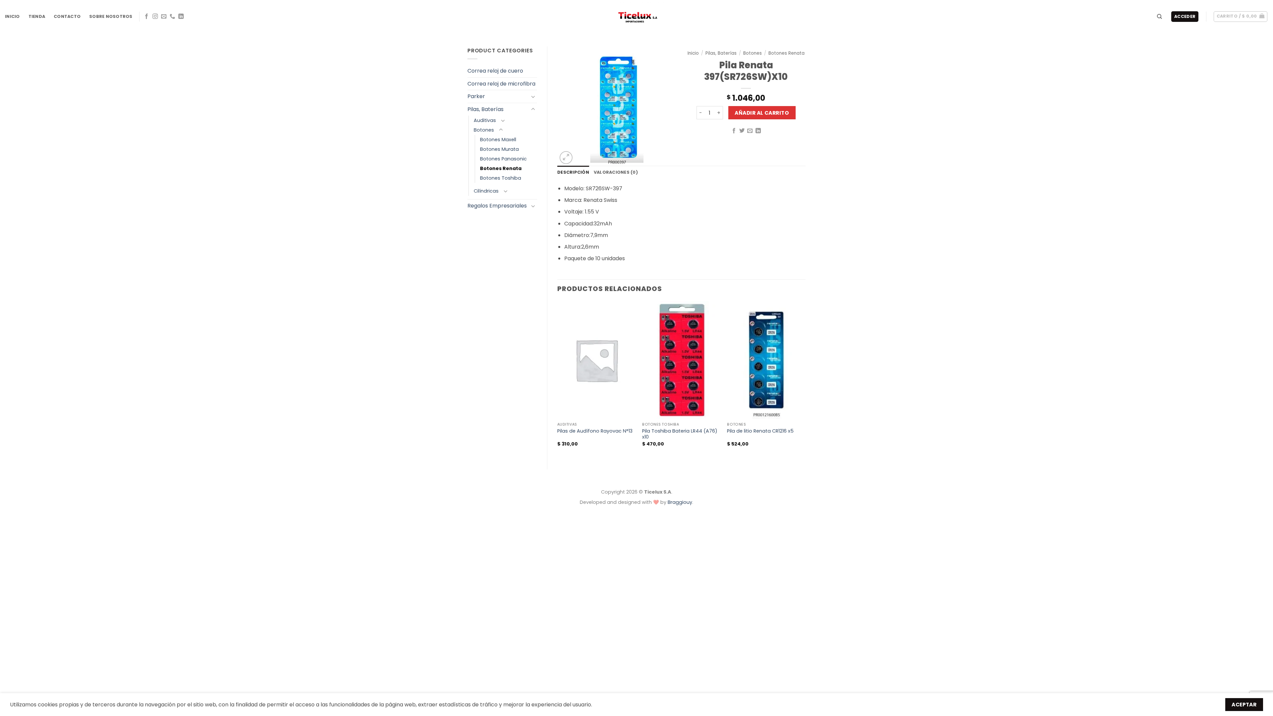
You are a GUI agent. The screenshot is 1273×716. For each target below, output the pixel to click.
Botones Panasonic (503, 158)
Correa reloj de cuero (495, 71)
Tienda (37, 16)
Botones (484, 130)
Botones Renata (500, 168)
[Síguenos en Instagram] (155, 17)
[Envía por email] (750, 131)
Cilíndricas (486, 191)
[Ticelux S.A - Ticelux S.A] (636, 16)
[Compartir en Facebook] (733, 131)
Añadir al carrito (762, 112)
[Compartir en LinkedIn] (758, 131)
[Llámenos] (172, 17)
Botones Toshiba (500, 178)
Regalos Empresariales (497, 205)
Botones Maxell (498, 139)
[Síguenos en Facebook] (146, 17)
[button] (1241, 16)
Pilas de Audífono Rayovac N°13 (595, 431)
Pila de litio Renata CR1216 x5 (760, 431)
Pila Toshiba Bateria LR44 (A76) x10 (679, 434)
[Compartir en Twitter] (742, 131)
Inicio (12, 16)
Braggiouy (680, 502)
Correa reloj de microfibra (501, 84)
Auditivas (485, 120)
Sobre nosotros (111, 16)
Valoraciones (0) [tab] (616, 172)
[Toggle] (533, 96)
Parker (476, 96)
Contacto (67, 16)
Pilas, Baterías (485, 109)
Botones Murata (499, 149)
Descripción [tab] (573, 172)
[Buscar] (1159, 16)
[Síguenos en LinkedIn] (181, 17)
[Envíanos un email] (163, 17)
